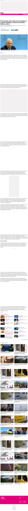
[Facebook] (13, 30)
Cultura (7, 14)
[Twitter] (16, 30)
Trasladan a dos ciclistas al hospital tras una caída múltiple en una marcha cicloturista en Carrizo (7, 436)
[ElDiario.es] (25, 14)
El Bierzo (18, 14)
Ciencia (12, 14)
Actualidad (2, 14)
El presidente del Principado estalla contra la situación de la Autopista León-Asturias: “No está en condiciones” (7, 412)
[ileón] (4, 497)
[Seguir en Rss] (19, 502)
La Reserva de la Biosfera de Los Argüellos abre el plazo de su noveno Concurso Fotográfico (20, 364)
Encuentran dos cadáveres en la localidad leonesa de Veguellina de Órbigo (6, 352)
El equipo (14, 506)
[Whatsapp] (11, 30)
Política (4, 14)
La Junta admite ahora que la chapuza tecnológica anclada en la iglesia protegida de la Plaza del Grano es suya (7, 424)
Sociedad (9, 14)
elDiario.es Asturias (16, 402)
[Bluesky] (14, 30)
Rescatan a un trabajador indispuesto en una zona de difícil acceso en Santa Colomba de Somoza (20, 472)
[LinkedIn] (17, 30)
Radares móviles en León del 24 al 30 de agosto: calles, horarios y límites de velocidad (20, 460)
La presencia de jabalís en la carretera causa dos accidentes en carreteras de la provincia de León (7, 401)
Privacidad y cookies (14, 507)
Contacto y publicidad (14, 509)
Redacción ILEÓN (16, 354)
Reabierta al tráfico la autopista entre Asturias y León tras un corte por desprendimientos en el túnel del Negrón (20, 401)
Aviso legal (14, 508)
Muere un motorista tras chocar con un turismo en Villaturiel (19, 377)
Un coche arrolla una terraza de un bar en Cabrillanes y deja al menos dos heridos (20, 424)
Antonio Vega (2, 462)
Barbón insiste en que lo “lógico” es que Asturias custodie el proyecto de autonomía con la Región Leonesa (20, 436)
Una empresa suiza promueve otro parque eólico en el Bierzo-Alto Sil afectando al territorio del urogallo (20, 412)
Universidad (14, 14)
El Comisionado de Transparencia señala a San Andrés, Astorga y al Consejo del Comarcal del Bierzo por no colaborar (7, 389)
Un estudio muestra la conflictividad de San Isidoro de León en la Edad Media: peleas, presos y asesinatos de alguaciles (7, 364)
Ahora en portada (3, 367)
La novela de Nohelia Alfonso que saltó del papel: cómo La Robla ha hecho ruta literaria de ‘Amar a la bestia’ (20, 389)
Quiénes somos (14, 505)
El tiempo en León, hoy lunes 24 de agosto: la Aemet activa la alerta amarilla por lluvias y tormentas (7, 472)
